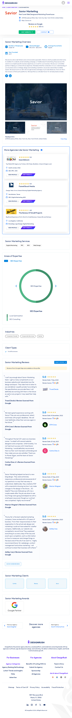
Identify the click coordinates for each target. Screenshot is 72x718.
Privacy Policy (35, 687)
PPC (22, 245)
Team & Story (59, 664)
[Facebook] (36, 705)
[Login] (63, 2)
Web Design (37, 245)
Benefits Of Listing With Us (36, 664)
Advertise (13, 677)
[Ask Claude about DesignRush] (53, 677)
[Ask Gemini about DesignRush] (57, 677)
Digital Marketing (11, 245)
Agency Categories (13, 664)
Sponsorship (36, 671)
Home (3, 7)
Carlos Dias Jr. (54, 451)
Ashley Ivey (53, 529)
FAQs (13, 674)
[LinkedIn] (27, 705)
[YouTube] (44, 705)
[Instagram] (32, 705)
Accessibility (45, 687)
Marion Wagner (55, 486)
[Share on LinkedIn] (10, 75)
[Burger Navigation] (68, 2)
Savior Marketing (28, 11)
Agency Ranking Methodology (13, 667)
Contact (44, 32)
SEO (28, 245)
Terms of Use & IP (22, 687)
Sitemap (11, 687)
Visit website (26, 32)
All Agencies (36, 674)
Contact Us (59, 667)
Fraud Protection (58, 687)
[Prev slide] (16, 286)
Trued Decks (53, 389)
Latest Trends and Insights (13, 671)
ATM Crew (53, 425)
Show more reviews (13, 564)
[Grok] (65, 677)
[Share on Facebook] (6, 75)
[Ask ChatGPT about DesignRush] (61, 677)
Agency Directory (12, 7)
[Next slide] (55, 286)
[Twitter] (40, 705)
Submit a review (59, 362)
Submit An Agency (35, 667)
